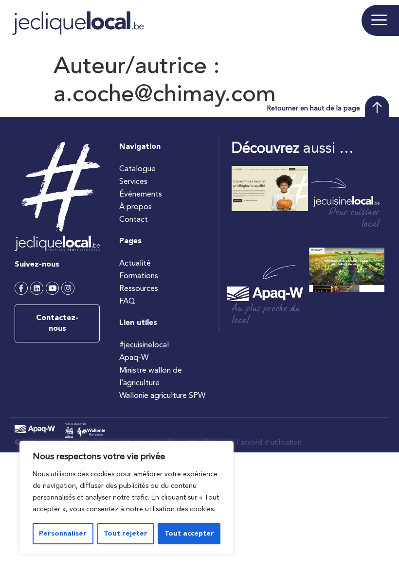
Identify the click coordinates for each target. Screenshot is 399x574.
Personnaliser (63, 533)
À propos (135, 207)
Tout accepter (189, 533)
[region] (126, 498)
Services (133, 182)
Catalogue (137, 169)
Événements (140, 194)
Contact (133, 220)
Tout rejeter (125, 533)
